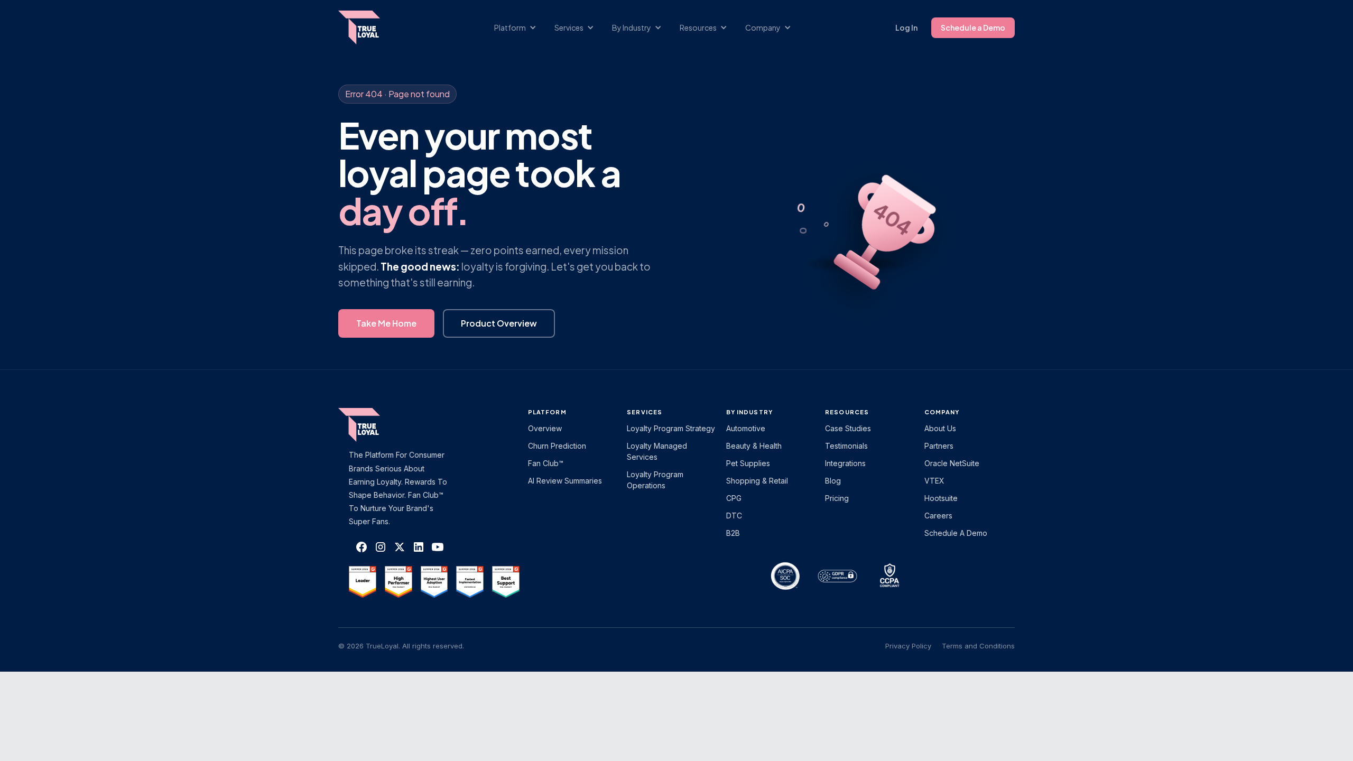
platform (547, 412)
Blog (833, 480)
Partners (938, 445)
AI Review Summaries (565, 480)
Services (644, 412)
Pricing (837, 498)
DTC (734, 515)
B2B (733, 532)
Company (942, 412)
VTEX (934, 480)
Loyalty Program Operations (655, 480)
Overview (545, 428)
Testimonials (846, 445)
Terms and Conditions (978, 646)
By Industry (749, 412)
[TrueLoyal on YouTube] (437, 547)
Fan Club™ (545, 463)
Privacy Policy (908, 646)
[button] (520, 27)
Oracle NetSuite (951, 463)
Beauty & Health (754, 445)
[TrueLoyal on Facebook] (361, 547)
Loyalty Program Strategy (671, 428)
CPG (734, 498)
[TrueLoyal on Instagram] (380, 547)
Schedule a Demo (973, 27)
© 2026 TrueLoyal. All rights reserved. (401, 646)
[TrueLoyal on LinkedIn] (418, 547)
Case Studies (848, 428)
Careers (938, 515)
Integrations (845, 463)
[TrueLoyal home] (375, 425)
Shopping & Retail (757, 480)
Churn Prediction (557, 445)
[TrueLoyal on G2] (362, 582)
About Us (940, 428)
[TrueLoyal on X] (399, 547)
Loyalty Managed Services (657, 451)
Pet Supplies (748, 463)
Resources (847, 412)
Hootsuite (941, 498)
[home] (369, 27)
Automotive (745, 428)
